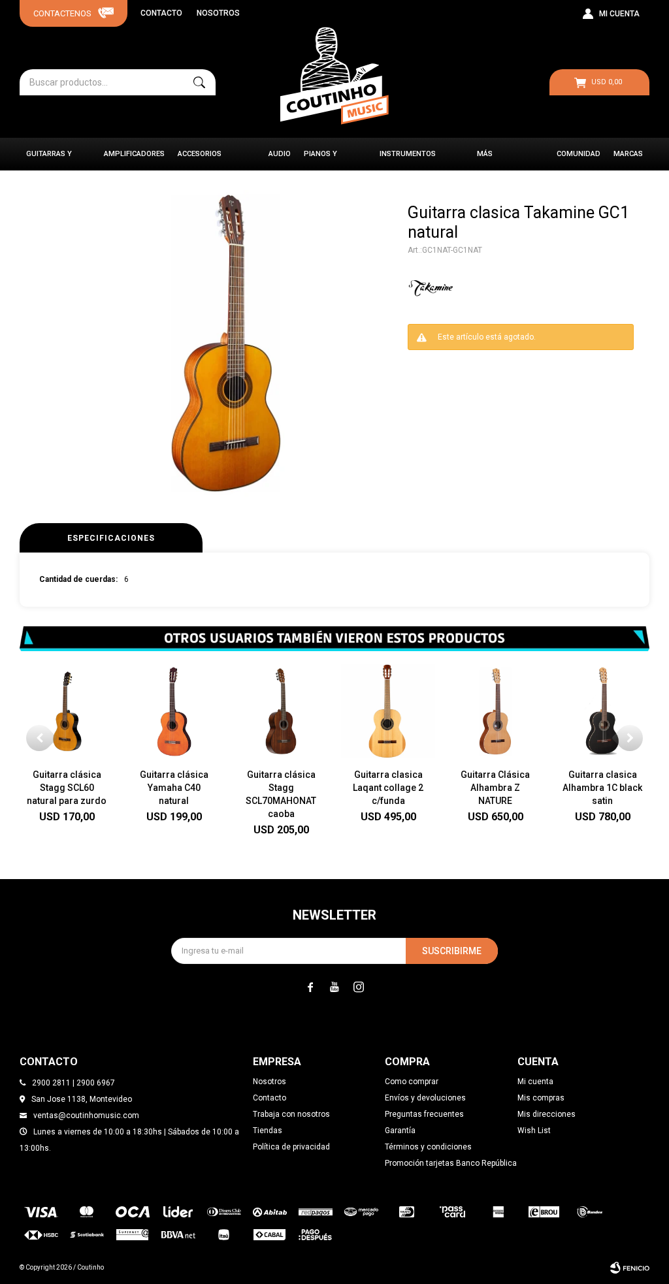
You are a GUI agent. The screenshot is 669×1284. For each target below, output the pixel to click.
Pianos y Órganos (321, 160)
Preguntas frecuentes (424, 1114)
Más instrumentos (505, 160)
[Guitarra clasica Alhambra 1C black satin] (602, 711)
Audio (280, 154)
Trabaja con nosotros (291, 1114)
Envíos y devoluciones (425, 1097)
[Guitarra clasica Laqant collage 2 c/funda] (388, 711)
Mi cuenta (535, 1081)
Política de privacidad (291, 1146)
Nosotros (218, 13)
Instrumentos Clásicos (408, 160)
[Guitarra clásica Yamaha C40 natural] (174, 711)
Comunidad (578, 154)
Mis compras (540, 1097)
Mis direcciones (546, 1114)
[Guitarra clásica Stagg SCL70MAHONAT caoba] (281, 711)
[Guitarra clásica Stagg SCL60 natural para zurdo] (67, 711)
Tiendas (267, 1130)
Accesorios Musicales (199, 160)
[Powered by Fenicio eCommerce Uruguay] (629, 1267)
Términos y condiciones (428, 1146)
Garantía (400, 1130)
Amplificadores (134, 154)
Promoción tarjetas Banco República (451, 1163)
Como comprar (411, 1081)
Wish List (534, 1130)
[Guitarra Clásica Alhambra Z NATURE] (495, 711)
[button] (199, 82)
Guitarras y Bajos (49, 160)
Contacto (161, 13)
